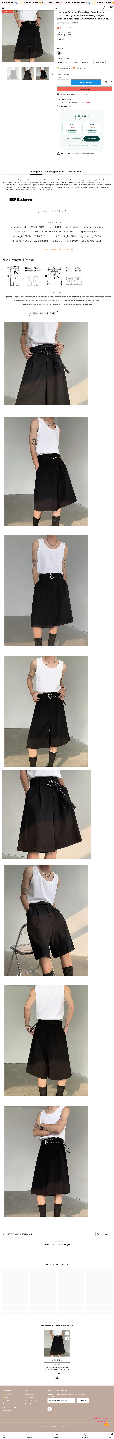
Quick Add (57, 1360)
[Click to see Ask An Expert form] (101, 1419)
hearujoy (57, 1365)
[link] (15, 1309)
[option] (28, 36)
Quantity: (60, 78)
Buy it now (84, 89)
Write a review (103, 1234)
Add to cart (86, 82)
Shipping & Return (54, 171)
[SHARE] (110, 82)
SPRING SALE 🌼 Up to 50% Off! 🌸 (45, 3)
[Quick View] (67, 1338)
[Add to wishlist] (105, 82)
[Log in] (104, 7)
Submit (82, 1401)
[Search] (9, 7)
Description (36, 171)
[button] (2, 73)
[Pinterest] (49, 1409)
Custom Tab (74, 171)
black (57, 1377)
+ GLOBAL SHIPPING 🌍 (79, 3)
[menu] (3, 7)
